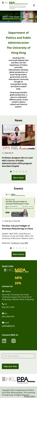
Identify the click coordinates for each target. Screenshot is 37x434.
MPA (18, 278)
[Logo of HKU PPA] (15, 3)
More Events (18, 254)
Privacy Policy (29, 396)
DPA (18, 283)
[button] (11, 171)
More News (18, 177)
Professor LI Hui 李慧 (19, 243)
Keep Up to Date (10, 366)
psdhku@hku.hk (8, 326)
